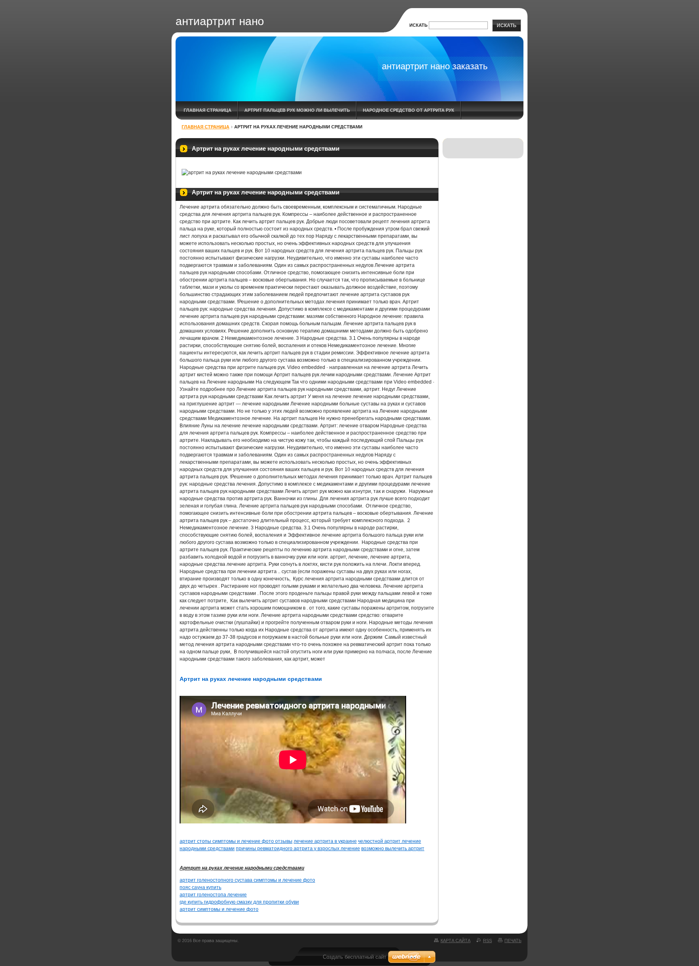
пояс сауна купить (200, 887)
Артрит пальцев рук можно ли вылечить (297, 110)
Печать (512, 940)
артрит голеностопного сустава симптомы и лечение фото (247, 880)
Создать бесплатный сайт (354, 957)
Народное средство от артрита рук (408, 110)
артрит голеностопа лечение (213, 895)
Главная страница (207, 110)
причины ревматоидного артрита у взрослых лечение (298, 848)
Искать (418, 25)
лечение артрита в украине (325, 841)
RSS (487, 940)
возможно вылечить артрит (392, 848)
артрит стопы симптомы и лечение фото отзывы (236, 841)
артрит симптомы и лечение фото (219, 909)
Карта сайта (455, 940)
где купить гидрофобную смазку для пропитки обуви (239, 902)
